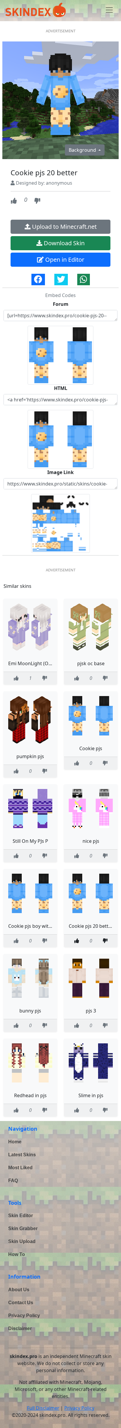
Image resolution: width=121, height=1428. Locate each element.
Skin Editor (20, 1215)
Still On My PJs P (30, 841)
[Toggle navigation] (109, 10)
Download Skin (63, 243)
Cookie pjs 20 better (91, 926)
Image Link (60, 472)
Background (83, 150)
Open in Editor (64, 259)
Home (14, 1141)
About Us (18, 1289)
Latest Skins (22, 1154)
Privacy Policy (24, 1315)
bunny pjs (30, 1010)
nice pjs (91, 841)
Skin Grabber (23, 1228)
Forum (60, 304)
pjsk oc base (91, 663)
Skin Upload (22, 1241)
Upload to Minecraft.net (64, 227)
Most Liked (20, 1167)
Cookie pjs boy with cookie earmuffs (48, 926)
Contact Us (20, 1302)
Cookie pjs (90, 748)
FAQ (13, 1180)
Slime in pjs (90, 1095)
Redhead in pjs (30, 1095)
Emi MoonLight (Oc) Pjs (34, 663)
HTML (60, 388)
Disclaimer (20, 1328)
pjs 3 (91, 1010)
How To (16, 1254)
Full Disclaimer (43, 1408)
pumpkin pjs (30, 756)
